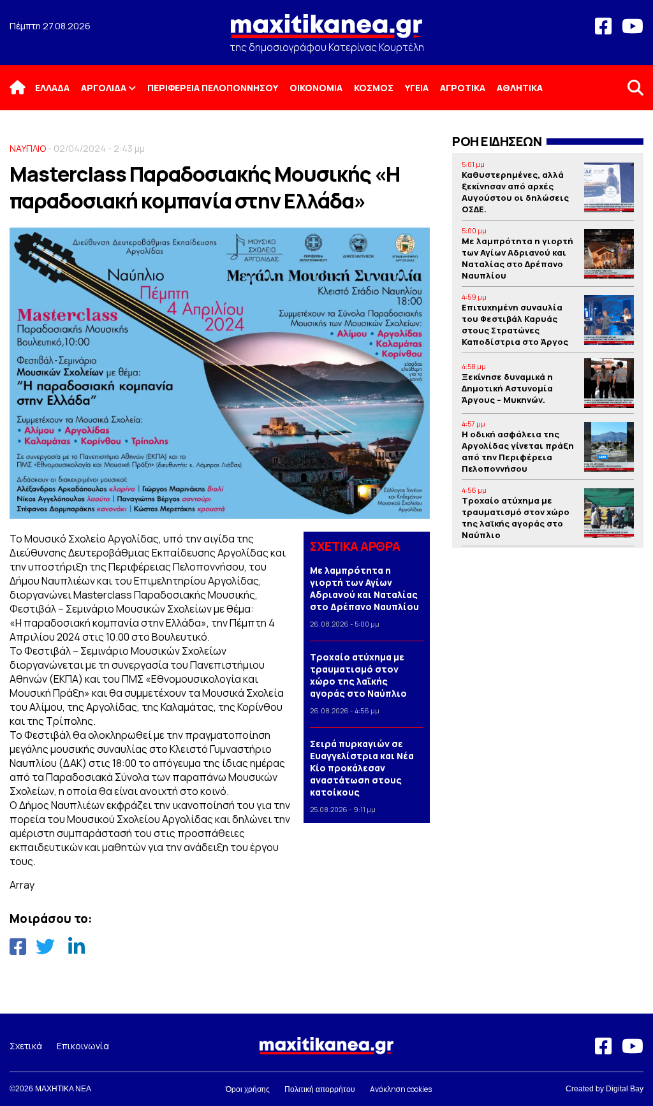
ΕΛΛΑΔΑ (52, 88)
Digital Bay (624, 1088)
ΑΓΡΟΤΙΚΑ (462, 88)
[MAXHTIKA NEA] (326, 31)
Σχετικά (26, 1046)
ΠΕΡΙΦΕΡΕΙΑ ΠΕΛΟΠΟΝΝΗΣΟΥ (212, 88)
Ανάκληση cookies (401, 1089)
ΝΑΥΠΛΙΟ (28, 148)
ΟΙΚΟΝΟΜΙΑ (316, 88)
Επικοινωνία (83, 1046)
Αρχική (25, 88)
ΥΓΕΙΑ (417, 88)
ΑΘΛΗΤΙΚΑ (520, 88)
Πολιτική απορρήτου (319, 1089)
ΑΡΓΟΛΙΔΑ (103, 88)
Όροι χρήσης (248, 1089)
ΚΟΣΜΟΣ (373, 88)
